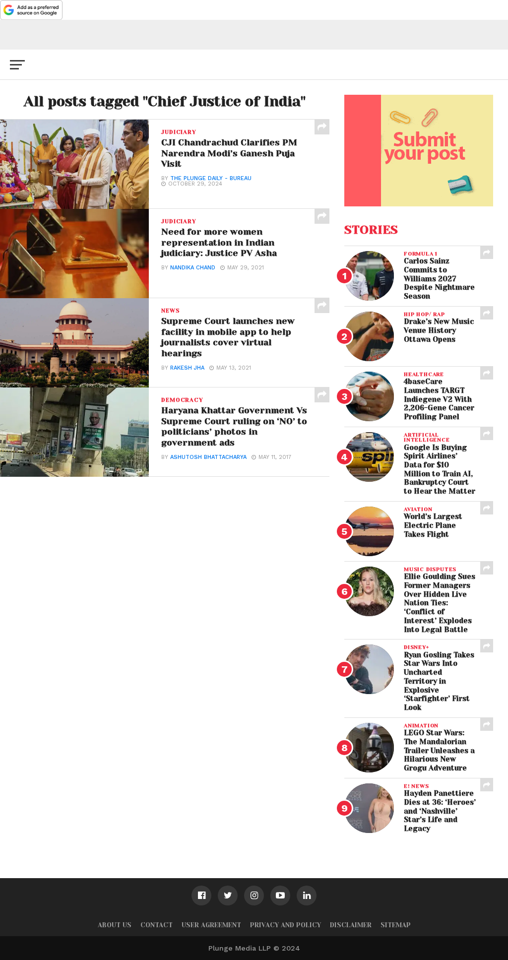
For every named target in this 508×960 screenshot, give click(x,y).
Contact (156, 925)
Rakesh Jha (187, 368)
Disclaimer (351, 925)
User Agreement (211, 925)
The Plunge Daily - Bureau (211, 178)
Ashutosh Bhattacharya (208, 457)
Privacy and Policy (285, 925)
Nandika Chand (192, 267)
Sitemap (396, 925)
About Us (114, 925)
